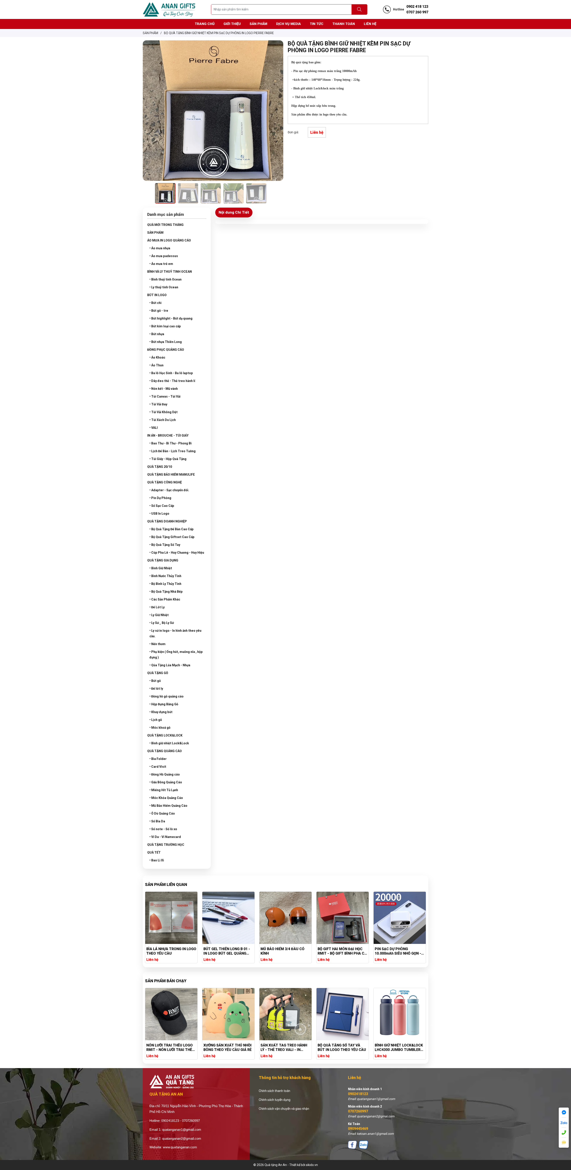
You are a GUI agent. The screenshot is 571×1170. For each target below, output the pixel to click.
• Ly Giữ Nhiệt (159, 615)
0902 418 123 (417, 6)
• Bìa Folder (158, 759)
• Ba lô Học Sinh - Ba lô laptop (171, 373)
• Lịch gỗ (155, 720)
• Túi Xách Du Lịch (162, 420)
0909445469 (358, 1129)
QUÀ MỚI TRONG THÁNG (165, 225)
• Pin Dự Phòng (160, 498)
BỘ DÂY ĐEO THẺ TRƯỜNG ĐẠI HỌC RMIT (396, 1047)
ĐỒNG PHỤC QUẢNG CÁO (165, 349)
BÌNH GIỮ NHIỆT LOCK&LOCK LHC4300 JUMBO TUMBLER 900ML (342, 1047)
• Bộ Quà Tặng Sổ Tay (164, 545)
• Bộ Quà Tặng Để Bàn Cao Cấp (171, 529)
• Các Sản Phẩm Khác (164, 599)
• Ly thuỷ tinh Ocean (163, 287)
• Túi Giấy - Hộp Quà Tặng (167, 459)
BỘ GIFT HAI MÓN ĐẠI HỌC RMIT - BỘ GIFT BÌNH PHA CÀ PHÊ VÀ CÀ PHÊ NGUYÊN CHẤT (285, 951)
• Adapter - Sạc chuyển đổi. (169, 490)
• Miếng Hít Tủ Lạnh (163, 790)
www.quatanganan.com (180, 1147)
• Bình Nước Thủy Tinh (165, 576)
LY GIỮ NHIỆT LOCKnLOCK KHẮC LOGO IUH (396, 951)
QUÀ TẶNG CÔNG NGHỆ (164, 482)
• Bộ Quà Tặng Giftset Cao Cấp (171, 537)
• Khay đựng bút (160, 712)
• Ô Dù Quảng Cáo (162, 813)
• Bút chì (155, 303)
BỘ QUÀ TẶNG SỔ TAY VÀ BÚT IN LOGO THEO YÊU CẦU (285, 1047)
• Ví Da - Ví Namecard (165, 837)
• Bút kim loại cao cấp (165, 326)
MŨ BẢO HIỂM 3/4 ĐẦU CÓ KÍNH (225, 951)
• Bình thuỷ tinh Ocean (165, 279)
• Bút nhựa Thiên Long (165, 342)
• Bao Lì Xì (156, 860)
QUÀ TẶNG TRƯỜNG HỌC (165, 844)
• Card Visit (157, 766)
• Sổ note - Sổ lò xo (163, 829)
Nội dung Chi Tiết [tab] (234, 212)
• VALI (153, 427)
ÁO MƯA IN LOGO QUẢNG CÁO (169, 240)
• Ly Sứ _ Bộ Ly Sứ (161, 623)
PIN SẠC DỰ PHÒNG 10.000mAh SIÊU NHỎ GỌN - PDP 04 (341, 951)
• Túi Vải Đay (158, 404)
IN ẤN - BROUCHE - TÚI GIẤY (167, 435)
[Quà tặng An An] (169, 9)
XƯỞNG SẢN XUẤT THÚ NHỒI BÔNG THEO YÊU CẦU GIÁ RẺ (170, 1047)
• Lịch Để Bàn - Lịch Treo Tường (172, 451)
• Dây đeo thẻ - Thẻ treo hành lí (172, 381)
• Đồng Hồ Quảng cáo (164, 774)
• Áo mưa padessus (163, 256)
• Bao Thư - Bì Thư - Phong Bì (170, 443)
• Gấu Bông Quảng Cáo (165, 782)
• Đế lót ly (156, 688)
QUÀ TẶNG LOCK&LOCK (164, 735)
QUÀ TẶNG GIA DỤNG (162, 560)
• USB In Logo (159, 513)
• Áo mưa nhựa (159, 248)
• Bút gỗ (155, 681)
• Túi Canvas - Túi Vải (164, 396)
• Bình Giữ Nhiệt (160, 568)
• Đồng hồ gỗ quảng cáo (166, 696)
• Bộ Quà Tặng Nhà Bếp (166, 591)
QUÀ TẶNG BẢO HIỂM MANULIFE (171, 474)
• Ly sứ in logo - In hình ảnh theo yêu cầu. (175, 633)
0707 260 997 (417, 12)
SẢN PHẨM (155, 232)
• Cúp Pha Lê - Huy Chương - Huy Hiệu (176, 552)
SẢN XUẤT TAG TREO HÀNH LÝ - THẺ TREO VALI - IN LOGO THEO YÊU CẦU (226, 1047)
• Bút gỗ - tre (158, 310)
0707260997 (358, 1111)
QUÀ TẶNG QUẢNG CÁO (164, 751)
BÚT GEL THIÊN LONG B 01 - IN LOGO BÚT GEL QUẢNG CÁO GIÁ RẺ (169, 951)
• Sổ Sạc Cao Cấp (161, 506)
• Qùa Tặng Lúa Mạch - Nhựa (169, 665)
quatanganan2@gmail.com (181, 1138)
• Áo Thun (156, 365)
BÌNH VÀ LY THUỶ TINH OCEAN (169, 271)
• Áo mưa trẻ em (161, 264)
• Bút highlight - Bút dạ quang (170, 318)
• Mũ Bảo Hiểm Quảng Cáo (168, 805)
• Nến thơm (157, 644)
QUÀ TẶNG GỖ (157, 673)
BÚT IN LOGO (157, 295)
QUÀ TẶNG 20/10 (159, 466)
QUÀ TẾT (154, 852)
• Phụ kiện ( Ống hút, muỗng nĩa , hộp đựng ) (176, 654)
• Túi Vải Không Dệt (163, 412)
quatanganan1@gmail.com (181, 1129)
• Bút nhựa (156, 334)
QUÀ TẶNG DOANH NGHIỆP (167, 521)
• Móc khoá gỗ (159, 727)
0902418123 (358, 1094)
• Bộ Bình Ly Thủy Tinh (165, 584)
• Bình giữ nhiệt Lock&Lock (169, 743)
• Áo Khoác (157, 357)
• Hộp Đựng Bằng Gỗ (163, 704)
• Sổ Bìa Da (157, 821)
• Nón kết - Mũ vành (163, 388)
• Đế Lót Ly (157, 607)
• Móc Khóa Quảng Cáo (166, 798)
